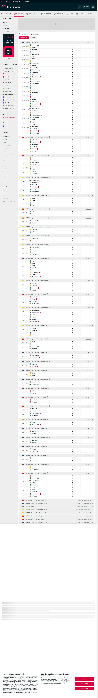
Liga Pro (5, 22)
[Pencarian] (79, 7)
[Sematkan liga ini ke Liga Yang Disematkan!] (37, 42)
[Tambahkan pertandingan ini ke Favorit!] (20, 46)
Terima (84, 678)
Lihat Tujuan (84, 688)
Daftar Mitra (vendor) (47, 685)
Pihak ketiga (34, 692)
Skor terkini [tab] (24, 37)
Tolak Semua (84, 683)
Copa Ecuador (7, 28)
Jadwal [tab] (33, 37)
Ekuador (36, 34)
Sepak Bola (24, 34)
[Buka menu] (93, 7)
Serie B (5, 25)
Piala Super (6, 31)
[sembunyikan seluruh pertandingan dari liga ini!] (92, 42)
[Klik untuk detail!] (56, 46)
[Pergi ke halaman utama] (15, 6)
